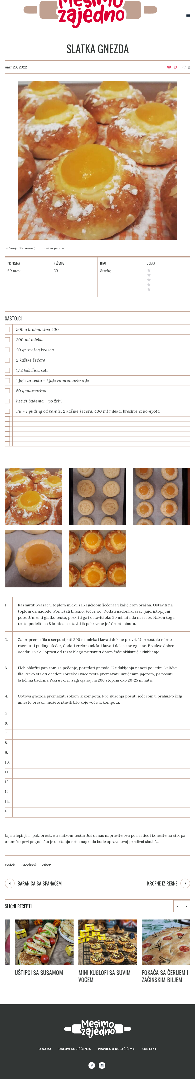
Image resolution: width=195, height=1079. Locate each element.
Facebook (29, 864)
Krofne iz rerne (162, 883)
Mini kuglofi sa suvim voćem (94, 976)
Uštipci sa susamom (29, 972)
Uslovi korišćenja (74, 1049)
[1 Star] (148, 289)
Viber (46, 864)
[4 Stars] (148, 275)
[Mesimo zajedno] (97, 1029)
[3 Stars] (148, 279)
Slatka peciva (54, 248)
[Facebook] (91, 1065)
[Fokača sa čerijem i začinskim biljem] (161, 942)
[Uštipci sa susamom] (34, 942)
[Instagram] (102, 1065)
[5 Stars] (148, 270)
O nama (45, 1049)
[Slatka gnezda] (97, 160)
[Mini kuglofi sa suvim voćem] (97, 942)
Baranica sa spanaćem (40, 883)
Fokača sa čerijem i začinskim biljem (155, 976)
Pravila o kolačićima (116, 1049)
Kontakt (149, 1049)
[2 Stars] (148, 284)
